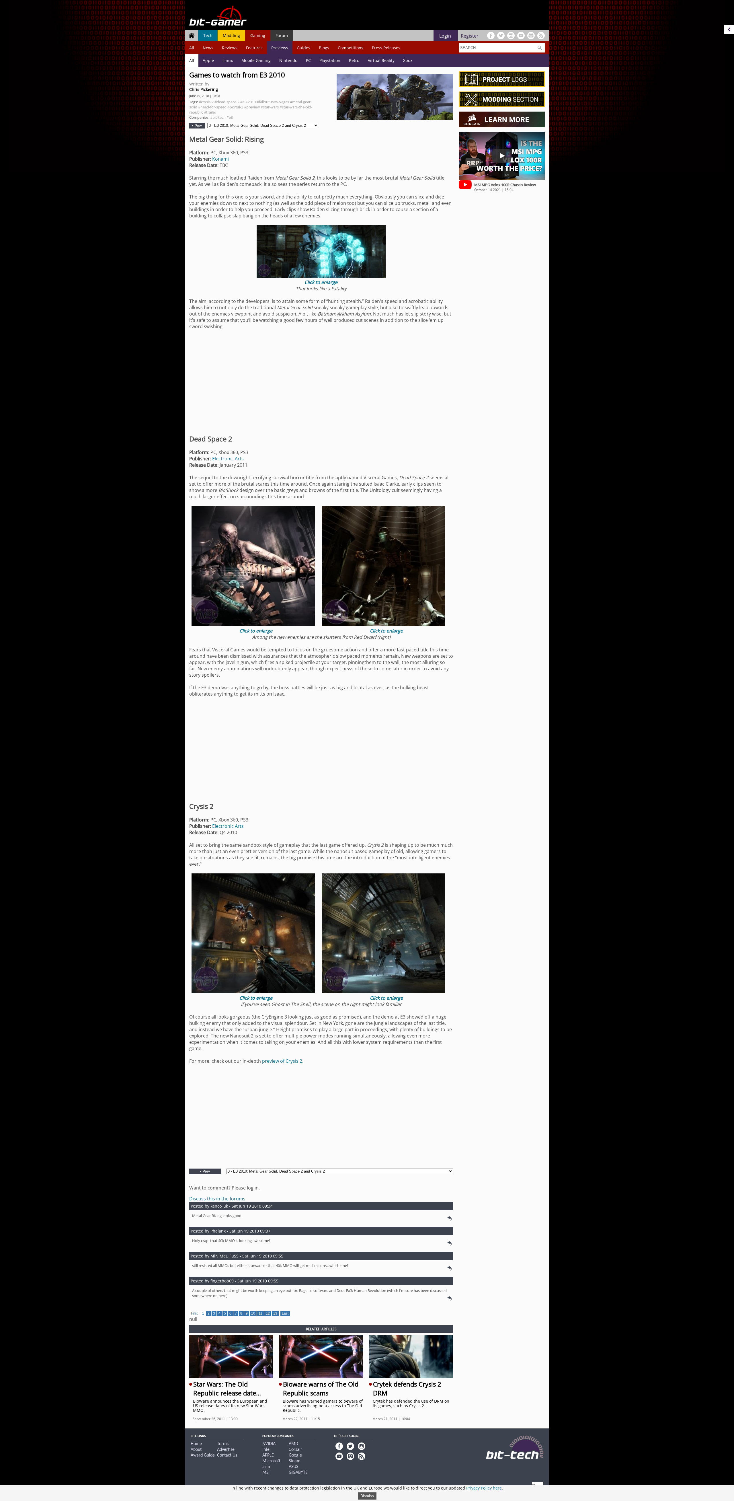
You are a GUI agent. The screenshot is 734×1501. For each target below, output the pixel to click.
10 (253, 1313)
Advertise (226, 1449)
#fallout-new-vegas (273, 101)
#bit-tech (218, 117)
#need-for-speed (212, 107)
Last (285, 1313)
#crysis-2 (206, 101)
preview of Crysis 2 (282, 1061)
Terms (223, 1444)
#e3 (230, 117)
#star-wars (270, 107)
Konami (220, 159)
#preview (252, 107)
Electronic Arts (228, 458)
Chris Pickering (203, 89)
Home (196, 1444)
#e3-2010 (248, 101)
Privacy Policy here (484, 1488)
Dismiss (367, 1496)
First (194, 1313)
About (196, 1449)
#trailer (210, 112)
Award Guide (203, 1455)
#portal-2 (235, 107)
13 (275, 1313)
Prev (198, 126)
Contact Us (227, 1455)
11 (260, 1313)
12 (268, 1313)
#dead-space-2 (226, 101)
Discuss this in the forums (217, 1199)
